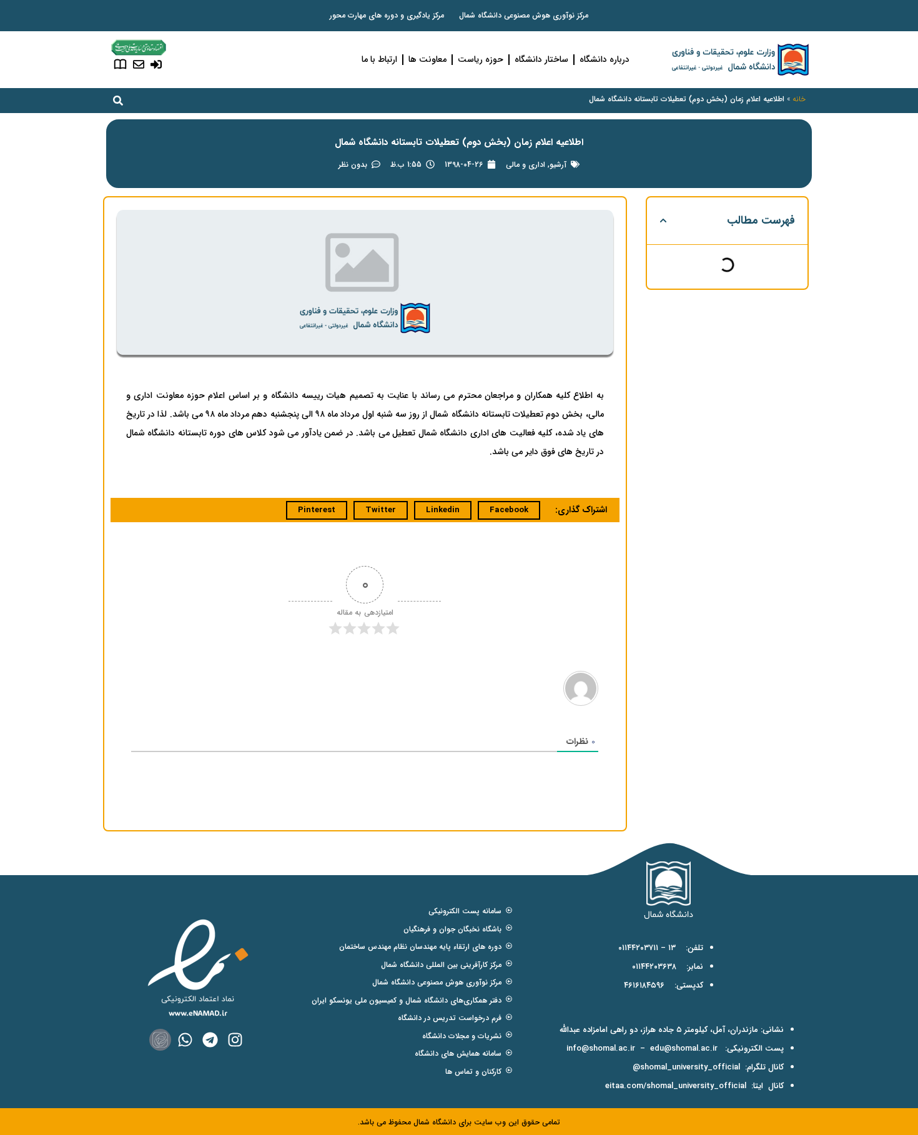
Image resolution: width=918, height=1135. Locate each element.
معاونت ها (427, 59)
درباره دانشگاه (604, 59)
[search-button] (118, 101)
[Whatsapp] (185, 1040)
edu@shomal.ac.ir (684, 1048)
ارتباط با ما (379, 59)
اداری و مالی (525, 165)
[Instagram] (235, 1040)
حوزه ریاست (480, 59)
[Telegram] (210, 1040)
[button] (663, 220)
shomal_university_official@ (686, 1067)
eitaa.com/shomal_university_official (675, 1086)
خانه (799, 99)
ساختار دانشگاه (541, 59)
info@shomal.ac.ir (600, 1048)
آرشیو (558, 165)
